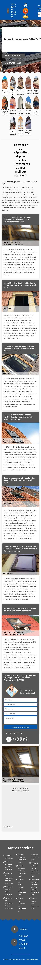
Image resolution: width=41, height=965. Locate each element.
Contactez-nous (13, 63)
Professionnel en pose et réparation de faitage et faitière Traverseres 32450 (34, 887)
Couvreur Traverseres (8, 857)
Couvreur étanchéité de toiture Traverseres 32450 (21, 871)
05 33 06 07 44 (13, 7)
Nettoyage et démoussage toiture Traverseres (8, 903)
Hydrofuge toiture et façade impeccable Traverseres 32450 (34, 870)
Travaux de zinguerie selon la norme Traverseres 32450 (21, 887)
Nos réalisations (13, 56)
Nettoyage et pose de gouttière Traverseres (8, 865)
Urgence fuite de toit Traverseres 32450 (34, 904)
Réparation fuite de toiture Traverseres (8, 890)
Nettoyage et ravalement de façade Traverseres (8, 878)
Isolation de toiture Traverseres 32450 (21, 858)
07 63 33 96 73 (13, 14)
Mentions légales (32, 959)
